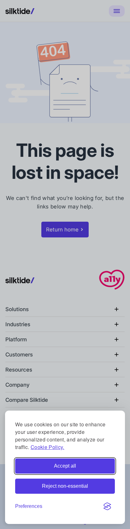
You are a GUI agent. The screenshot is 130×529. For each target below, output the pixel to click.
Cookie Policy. (47, 447)
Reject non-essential (65, 486)
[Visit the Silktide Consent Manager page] (107, 506)
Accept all (65, 466)
